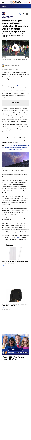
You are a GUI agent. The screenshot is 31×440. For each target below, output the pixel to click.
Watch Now (26, 2)
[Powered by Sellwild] (27, 332)
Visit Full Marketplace (24, 245)
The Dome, (17, 86)
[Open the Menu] (2, 2)
